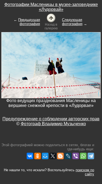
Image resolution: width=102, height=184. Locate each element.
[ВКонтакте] (30, 156)
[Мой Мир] (45, 156)
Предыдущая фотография (29, 22)
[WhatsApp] (83, 156)
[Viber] (75, 156)
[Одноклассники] (37, 156)
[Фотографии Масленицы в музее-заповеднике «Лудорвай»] (51, 17)
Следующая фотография (72, 22)
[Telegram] (91, 156)
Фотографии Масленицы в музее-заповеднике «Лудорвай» (51, 7)
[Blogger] (60, 156)
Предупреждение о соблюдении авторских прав (51, 118)
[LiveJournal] (68, 156)
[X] (53, 156)
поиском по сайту (85, 172)
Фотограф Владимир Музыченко (53, 123)
